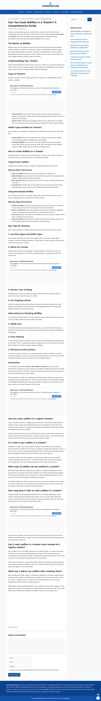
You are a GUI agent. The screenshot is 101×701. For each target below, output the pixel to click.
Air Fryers (21, 12)
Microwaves (29, 12)
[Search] (89, 19)
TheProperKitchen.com (13, 685)
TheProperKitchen (40, 698)
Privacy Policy (65, 12)
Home (9, 19)
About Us (48, 12)
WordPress (67, 698)
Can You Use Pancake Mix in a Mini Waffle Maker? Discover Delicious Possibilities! (80, 73)
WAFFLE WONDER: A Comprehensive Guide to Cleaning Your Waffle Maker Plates (81, 34)
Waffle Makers (16, 19)
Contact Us (56, 12)
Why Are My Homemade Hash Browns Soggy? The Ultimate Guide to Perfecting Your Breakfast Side (81, 65)
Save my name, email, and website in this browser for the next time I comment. (34, 670)
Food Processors (39, 12)
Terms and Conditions (77, 12)
